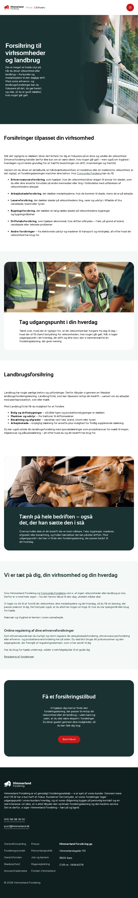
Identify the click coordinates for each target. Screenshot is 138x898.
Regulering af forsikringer (19, 656)
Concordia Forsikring (89, 173)
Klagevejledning (40, 864)
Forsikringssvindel (14, 850)
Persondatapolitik (41, 850)
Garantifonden (13, 857)
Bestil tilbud (69, 739)
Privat (29, 7)
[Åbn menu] (130, 7)
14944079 (76, 864)
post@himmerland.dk (16, 826)
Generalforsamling (15, 843)
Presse (35, 843)
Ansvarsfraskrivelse (15, 870)
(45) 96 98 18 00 (14, 819)
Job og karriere (40, 857)
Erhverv (40, 7)
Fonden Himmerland (43, 870)
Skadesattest (12, 864)
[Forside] (13, 7)
